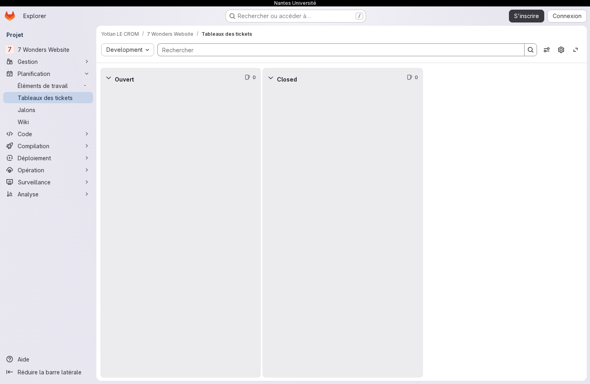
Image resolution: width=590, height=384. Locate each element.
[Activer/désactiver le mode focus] (575, 49)
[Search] (530, 49)
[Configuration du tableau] (561, 49)
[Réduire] (108, 77)
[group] (180, 232)
